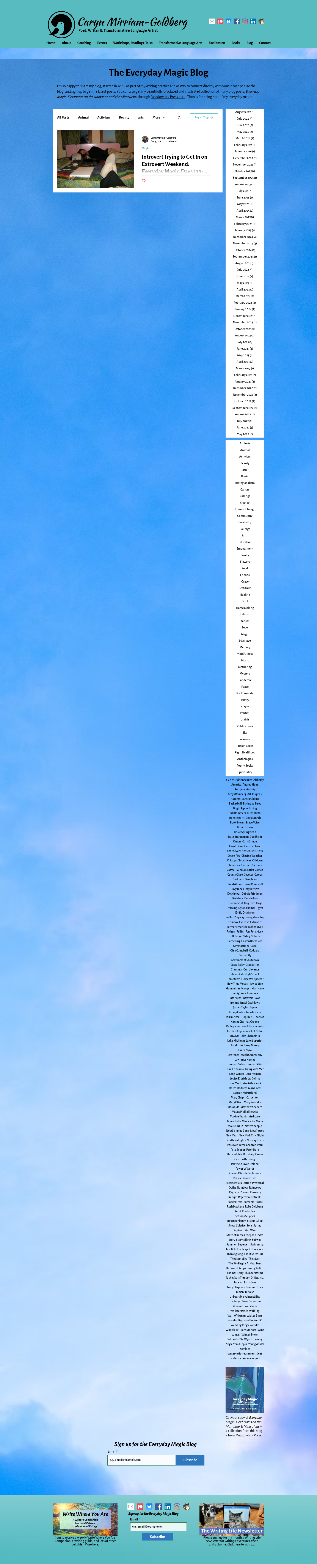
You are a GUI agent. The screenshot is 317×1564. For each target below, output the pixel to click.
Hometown (233, 979)
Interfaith (235, 998)
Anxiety (251, 789)
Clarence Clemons (251, 865)
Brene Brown (245, 827)
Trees (259, 1287)
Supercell (243, 1244)
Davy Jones (237, 889)
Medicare (254, 1116)
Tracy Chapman (236, 1287)
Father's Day (255, 926)
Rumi (237, 1211)
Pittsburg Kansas (253, 1154)
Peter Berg (252, 1149)
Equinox (233, 922)
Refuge (232, 1197)
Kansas (260, 1017)
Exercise (244, 922)
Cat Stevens (234, 851)
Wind (260, 1329)
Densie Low (251, 898)
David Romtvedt (253, 884)
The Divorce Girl (253, 1254)
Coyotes (248, 874)
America (236, 784)
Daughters (251, 879)
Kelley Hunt (233, 1026)
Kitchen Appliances (238, 1031)
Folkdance (235, 936)
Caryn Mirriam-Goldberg (132, 21)
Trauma (250, 1287)
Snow (231, 1225)
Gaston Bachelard (251, 941)
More (156, 117)
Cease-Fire (234, 855)
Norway (251, 1140)
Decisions (237, 898)
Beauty (124, 117)
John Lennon (253, 1012)
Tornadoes (250, 1282)
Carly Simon (249, 841)
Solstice (241, 1225)
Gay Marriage (241, 945)
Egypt (259, 907)
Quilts (232, 1187)
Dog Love (249, 903)
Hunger (246, 988)
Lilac (228, 1069)
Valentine (255, 1301)
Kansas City (237, 1021)
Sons (249, 1225)
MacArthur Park (251, 1083)
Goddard (254, 950)
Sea (253, 1211)
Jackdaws (254, 1002)
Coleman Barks (245, 870)
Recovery (255, 1192)
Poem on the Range (245, 1159)
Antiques (239, 789)
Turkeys (249, 1292)
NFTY (240, 1126)
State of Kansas (235, 1235)
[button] (179, 118)
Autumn (235, 798)
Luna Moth (235, 1083)
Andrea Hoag (251, 784)
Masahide (233, 1107)
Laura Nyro (245, 1050)
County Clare (235, 874)
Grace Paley (238, 964)
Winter (236, 1334)
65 (227, 779)
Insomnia (252, 993)
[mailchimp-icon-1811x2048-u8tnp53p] (261, 21)
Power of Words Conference (245, 1173)
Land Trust (237, 1045)
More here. (92, 1544)
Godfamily (245, 955)
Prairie (237, 1178)
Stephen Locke (254, 1235)
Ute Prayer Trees (238, 1301)
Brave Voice (253, 822)
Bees (258, 803)
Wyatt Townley (253, 1339)
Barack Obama (250, 798)
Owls (260, 1140)
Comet (259, 870)
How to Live (256, 983)
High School (252, 974)
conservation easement (242, 1353)
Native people (253, 1126)
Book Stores (237, 822)
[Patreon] (220, 21)
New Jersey (257, 1130)
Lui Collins (254, 1078)
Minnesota (248, 1121)
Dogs (259, 903)
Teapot (246, 1249)
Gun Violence (251, 969)
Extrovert (256, 922)
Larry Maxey (251, 1045)
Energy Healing (254, 917)
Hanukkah (237, 974)
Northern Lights (236, 1140)
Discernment (235, 903)
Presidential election (238, 1182)
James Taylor (241, 1007)
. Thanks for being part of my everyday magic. (219, 97)
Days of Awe (252, 889)
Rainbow (242, 1187)
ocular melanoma (240, 1358)
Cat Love (256, 846)
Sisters (251, 1220)
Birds (250, 813)
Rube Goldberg (254, 1206)
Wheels (230, 1329)
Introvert (247, 998)
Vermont (238, 1306)
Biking (253, 808)
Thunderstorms (254, 1273)
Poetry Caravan (240, 1164)
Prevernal (258, 1182)
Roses (259, 1201)
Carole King (236, 846)
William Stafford (246, 1329)
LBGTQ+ (234, 1035)
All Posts (63, 117)
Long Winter (236, 1073)
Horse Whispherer (252, 979)
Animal (83, 117)
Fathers (230, 931)
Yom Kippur (240, 1344)
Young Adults (256, 1344)
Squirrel (238, 1230)
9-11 (232, 779)
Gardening (234, 941)
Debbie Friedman (252, 893)
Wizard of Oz (235, 1339)
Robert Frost (235, 1201)
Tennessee (257, 1249)
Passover (232, 1145)
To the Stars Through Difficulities (245, 1277)
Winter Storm (250, 1334)
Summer (231, 1244)
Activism (103, 117)
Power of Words (245, 1168)
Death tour (233, 893)
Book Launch (253, 817)
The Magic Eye (238, 1258)
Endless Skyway (235, 917)
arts (141, 117)
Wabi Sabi (251, 1306)
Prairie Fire (249, 1178)
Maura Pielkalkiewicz (245, 1111)
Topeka (238, 1282)
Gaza (254, 945)
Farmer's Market (237, 926)
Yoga (229, 1344)
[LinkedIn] (253, 21)
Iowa (257, 998)
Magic (145, 148)
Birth (257, 813)
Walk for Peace (239, 1310)
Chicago (232, 860)
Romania (248, 1201)
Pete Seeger (238, 1149)
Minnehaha (234, 1121)
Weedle (254, 1325)
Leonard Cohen (236, 1064)
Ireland (234, 1002)
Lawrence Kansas (245, 1059)
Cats (260, 851)
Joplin (246, 1017)
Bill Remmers (237, 813)
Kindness (258, 1026)
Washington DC (253, 1320)
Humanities (233, 988)
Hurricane (258, 988)
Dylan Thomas (246, 907)
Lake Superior (254, 1040)
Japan (253, 1007)
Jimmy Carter (237, 1012)
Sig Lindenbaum (236, 1220)
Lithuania (238, 1069)
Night (260, 1135)
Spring (257, 1225)
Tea (239, 1249)
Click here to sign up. (241, 1544)
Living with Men (254, 1069)
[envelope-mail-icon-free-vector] (212, 21)
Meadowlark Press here (168, 97)
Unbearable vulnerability (245, 1296)
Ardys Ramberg (237, 794)
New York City (247, 1135)
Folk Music (257, 931)
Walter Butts (254, 1315)
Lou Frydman (253, 1073)
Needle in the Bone (237, 1130)
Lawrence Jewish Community (245, 1054)
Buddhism (256, 836)
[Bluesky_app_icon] (228, 21)
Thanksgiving (235, 1254)
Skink (259, 1220)
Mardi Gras (254, 1088)
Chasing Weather (252, 855)
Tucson (240, 1292)
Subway (256, 1239)
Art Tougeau (254, 794)
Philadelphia (234, 1154)
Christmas (234, 865)
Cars (247, 846)
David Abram (234, 884)
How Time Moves (237, 983)
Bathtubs (248, 803)
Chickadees (244, 860)
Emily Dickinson (244, 912)
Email (112, 1451)
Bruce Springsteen (245, 832)
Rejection (244, 1197)
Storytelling (243, 1239)
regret (256, 1358)
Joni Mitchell (233, 1017)
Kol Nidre (257, 1031)
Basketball (235, 803)
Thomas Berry (235, 1273)
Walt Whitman (237, 1315)
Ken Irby (247, 1026)
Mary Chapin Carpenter (245, 1097)
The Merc (253, 1258)
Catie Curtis (249, 851)
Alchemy (258, 779)
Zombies (245, 1348)
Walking (254, 1310)
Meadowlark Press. (248, 1435)
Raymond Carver (239, 1192)
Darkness (238, 879)
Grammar (236, 969)
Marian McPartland (245, 1092)
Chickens (257, 860)
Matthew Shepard (251, 1107)
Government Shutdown (245, 960)
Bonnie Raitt (237, 817)
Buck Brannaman (238, 836)
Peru (260, 1145)
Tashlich (230, 1249)
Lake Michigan (236, 1040)
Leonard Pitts (254, 1064)
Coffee (231, 870)
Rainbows (255, 1187)
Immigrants (239, 993)
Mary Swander (252, 1102)
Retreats (256, 1197)
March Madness (238, 1088)
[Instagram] (245, 21)
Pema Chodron (247, 1145)
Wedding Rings (240, 1325)
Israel (243, 1002)
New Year (232, 1135)
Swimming (257, 1244)
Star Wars (250, 1230)
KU (252, 1017)
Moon (259, 1121)
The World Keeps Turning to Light (245, 1268)
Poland (254, 1164)
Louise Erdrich (238, 1078)
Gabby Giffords (251, 936)
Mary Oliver (236, 1102)
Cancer (237, 841)
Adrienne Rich (243, 779)
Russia (246, 1211)
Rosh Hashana (235, 1206)
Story (232, 1239)
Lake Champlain (250, 1035)
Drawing (232, 907)
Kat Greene (252, 1021)
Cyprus (258, 874)
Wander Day (235, 1320)
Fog (247, 931)
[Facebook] (237, 21)
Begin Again (240, 808)
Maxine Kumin (238, 1116)
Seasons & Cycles (245, 1216)
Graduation (252, 964)
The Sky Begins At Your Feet (244, 1263)
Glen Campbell (239, 950)
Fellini (240, 931)
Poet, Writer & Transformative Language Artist (118, 31)
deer (259, 1353)
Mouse (232, 1126)
